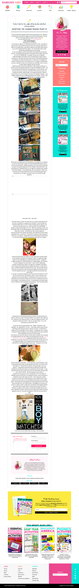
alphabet (7, 10)
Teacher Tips (35, 580)
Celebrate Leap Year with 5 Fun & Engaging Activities (31, 556)
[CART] (59, 2)
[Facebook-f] (60, 54)
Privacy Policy (7, 576)
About (32, 2)
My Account (21, 574)
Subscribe (38, 446)
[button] (15, 483)
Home (26, 2)
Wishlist (20, 576)
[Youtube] (65, 54)
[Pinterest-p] (62, 54)
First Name (33, 436)
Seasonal (34, 574)
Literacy (34, 570)
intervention (61, 10)
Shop (44, 2)
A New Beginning (36, 39)
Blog (37, 2)
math (50, 10)
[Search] (76, 2)
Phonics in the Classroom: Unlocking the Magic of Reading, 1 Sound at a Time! (64, 557)
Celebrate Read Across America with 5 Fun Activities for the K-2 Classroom (47, 557)
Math (33, 576)
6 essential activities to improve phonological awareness (15, 556)
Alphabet (34, 569)
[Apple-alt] (75, 578)
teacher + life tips (71, 10)
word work (28, 10)
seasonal (39, 10)
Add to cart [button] (63, 111)
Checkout (20, 572)
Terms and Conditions (23, 578)
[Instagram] (58, 54)
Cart (19, 570)
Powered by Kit (38, 449)
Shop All (20, 569)
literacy (18, 10)
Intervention (35, 578)
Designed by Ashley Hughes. (66, 585)
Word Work (35, 572)
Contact (6, 574)
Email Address (34, 440)
